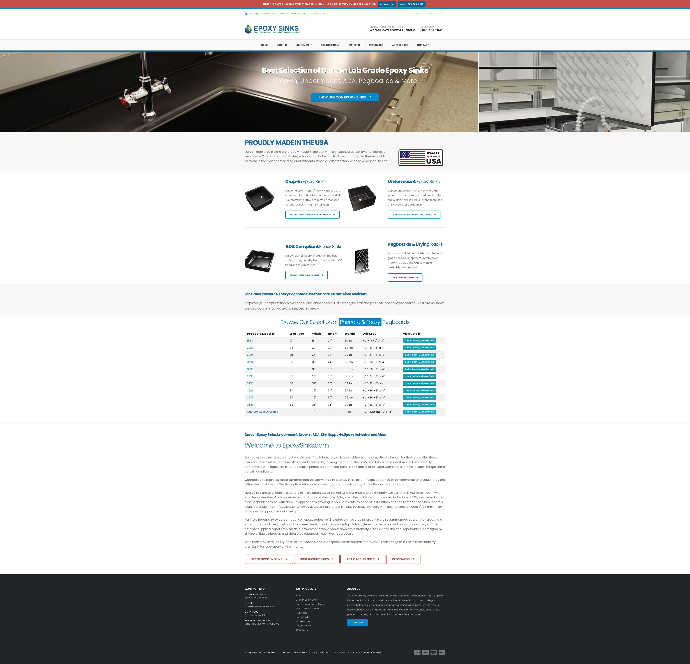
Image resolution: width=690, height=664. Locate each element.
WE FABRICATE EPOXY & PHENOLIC (392, 30)
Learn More (357, 622)
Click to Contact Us (255, 615)
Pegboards (376, 45)
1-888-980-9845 (431, 30)
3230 (250, 383)
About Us (422, 13)
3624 (250, 390)
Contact (423, 45)
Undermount (304, 45)
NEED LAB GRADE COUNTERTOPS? (387, 27)
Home (264, 45)
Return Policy (303, 625)
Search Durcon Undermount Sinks (412, 214)
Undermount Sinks (315, 559)
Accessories (400, 45)
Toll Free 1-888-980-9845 (259, 606)
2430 (250, 376)
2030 (250, 348)
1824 (250, 340)
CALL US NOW (427, 27)
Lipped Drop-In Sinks (267, 559)
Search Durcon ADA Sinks (305, 275)
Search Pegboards (403, 277)
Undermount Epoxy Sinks (310, 604)
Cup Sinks (354, 45)
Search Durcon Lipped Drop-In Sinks (311, 214)
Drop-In (282, 45)
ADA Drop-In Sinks (360, 559)
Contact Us (387, 4)
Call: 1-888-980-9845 (411, 4)
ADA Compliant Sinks (307, 608)
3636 (250, 405)
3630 (250, 397)
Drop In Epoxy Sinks (307, 599)
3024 (250, 362)
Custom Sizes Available (262, 412)
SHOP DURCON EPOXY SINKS (342, 97)
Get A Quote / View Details (419, 340)
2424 (250, 355)
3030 (250, 369)
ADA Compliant (330, 45)
